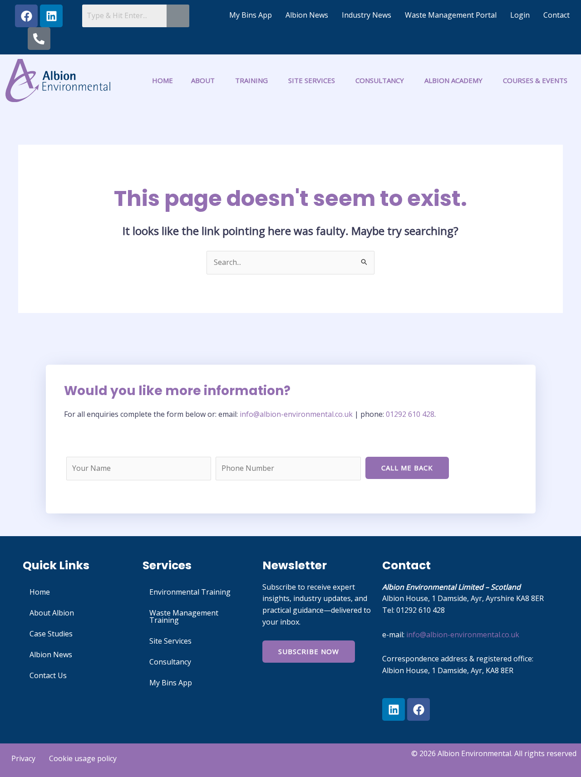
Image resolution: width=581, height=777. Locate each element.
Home (40, 592)
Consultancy (170, 662)
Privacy (23, 758)
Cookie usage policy (83, 758)
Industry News (366, 15)
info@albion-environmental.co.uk (297, 414)
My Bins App (250, 15)
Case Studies (51, 634)
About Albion (52, 613)
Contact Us (48, 675)
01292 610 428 (410, 414)
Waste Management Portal (451, 15)
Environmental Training (190, 592)
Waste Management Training (183, 616)
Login (520, 15)
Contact (556, 15)
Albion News (307, 15)
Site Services (170, 641)
